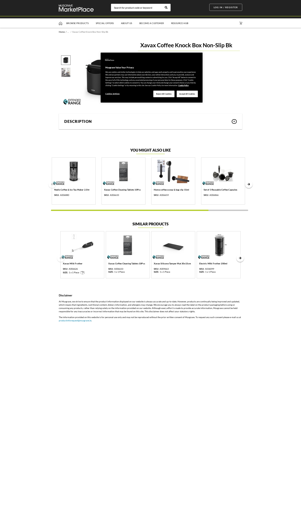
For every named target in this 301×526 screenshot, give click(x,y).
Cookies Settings (112, 94)
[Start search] (168, 7)
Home (62, 31)
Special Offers (105, 23)
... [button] (68, 31)
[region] (152, 78)
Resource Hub (179, 23)
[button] (150, 121)
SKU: (56, 195)
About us (126, 23)
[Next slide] (249, 184)
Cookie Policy (183, 85)
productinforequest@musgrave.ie (75, 320)
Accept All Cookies (187, 94)
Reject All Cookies (164, 94)
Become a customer (151, 23)
